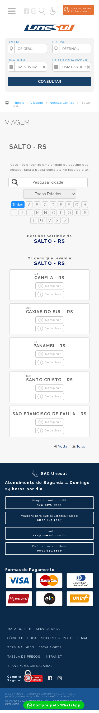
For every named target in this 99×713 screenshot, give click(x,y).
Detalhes (53, 294)
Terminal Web (20, 647)
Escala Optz (50, 647)
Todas (17, 204)
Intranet (53, 656)
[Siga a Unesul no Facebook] (26, 13)
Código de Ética (22, 638)
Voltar (63, 446)
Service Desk (48, 629)
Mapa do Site (19, 629)
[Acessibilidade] (54, 11)
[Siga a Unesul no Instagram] (33, 13)
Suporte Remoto (57, 638)
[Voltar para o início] (49, 26)
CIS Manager (32, 700)
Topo (81, 446)
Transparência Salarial (30, 666)
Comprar (53, 286)
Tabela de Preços (23, 656)
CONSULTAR (49, 81)
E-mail (83, 638)
